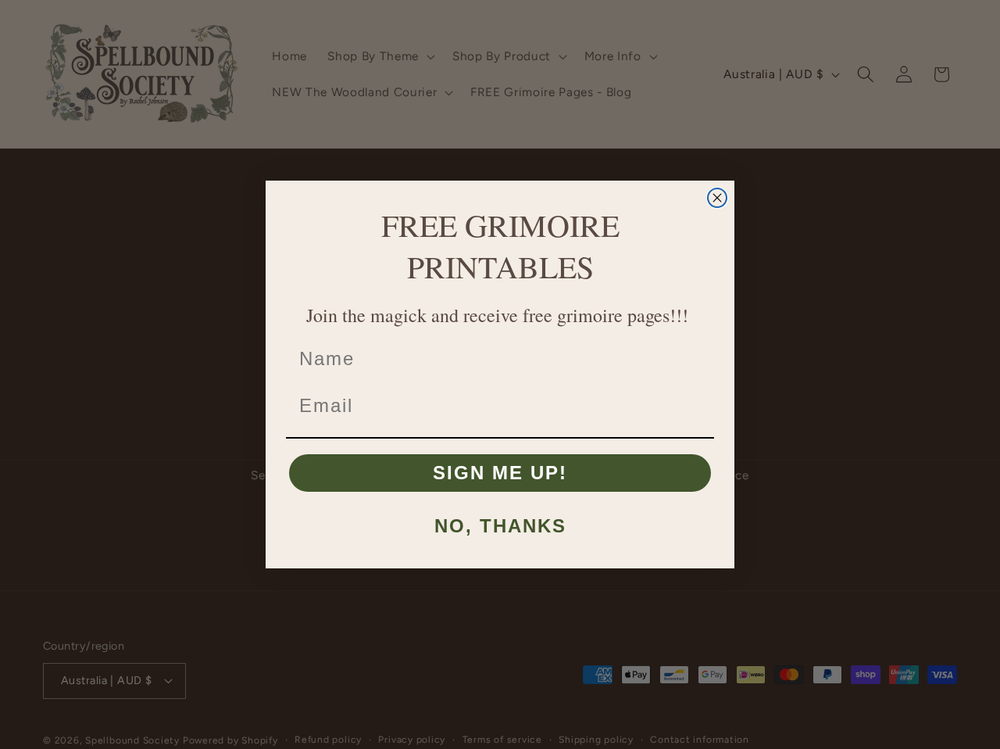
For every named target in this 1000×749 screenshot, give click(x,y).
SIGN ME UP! (500, 472)
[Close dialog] (717, 197)
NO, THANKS (500, 525)
